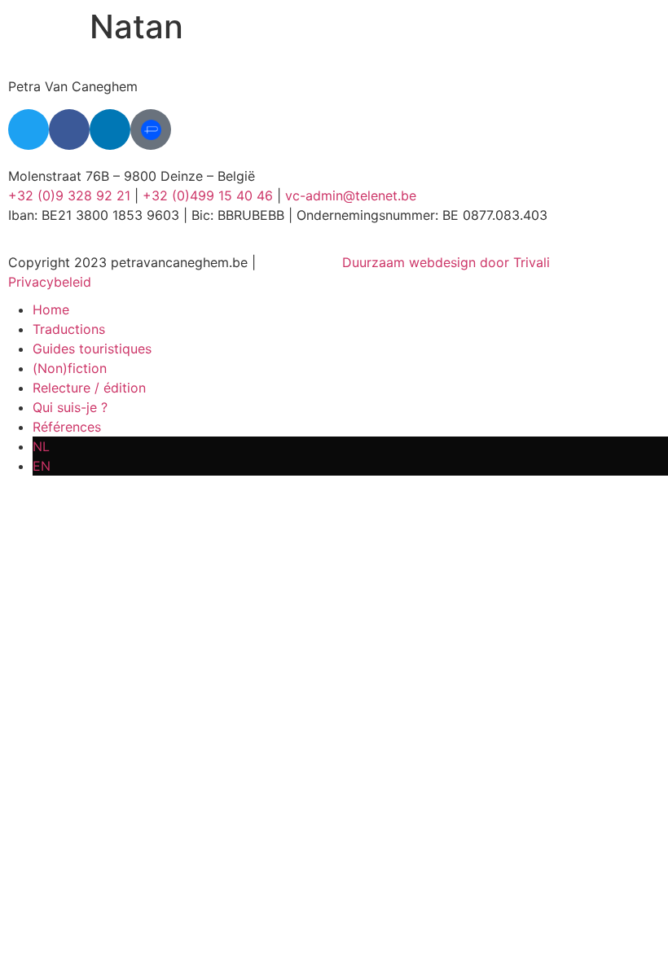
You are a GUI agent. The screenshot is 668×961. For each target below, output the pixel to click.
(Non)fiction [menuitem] (70, 368)
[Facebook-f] (69, 129)
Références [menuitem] (67, 427)
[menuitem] (350, 446)
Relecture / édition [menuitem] (89, 388)
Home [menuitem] (51, 309)
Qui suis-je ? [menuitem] (70, 407)
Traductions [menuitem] (69, 329)
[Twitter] (28, 129)
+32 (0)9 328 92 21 (69, 195)
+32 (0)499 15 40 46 (208, 195)
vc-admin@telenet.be (350, 195)
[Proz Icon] (150, 129)
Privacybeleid (49, 282)
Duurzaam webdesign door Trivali (446, 262)
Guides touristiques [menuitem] (92, 348)
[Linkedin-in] (110, 129)
